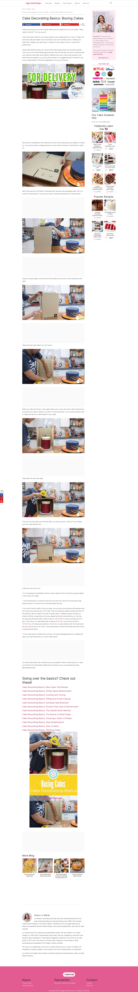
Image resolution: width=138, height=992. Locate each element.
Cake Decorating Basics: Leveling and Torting (43, 695)
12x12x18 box (60, 619)
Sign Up (77, 3)
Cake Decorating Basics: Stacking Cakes (41, 730)
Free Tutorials (67, 3)
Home (24, 9)
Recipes (57, 3)
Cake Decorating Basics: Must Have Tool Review (45, 687)
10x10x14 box (27, 624)
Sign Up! (57, 983)
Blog (33, 9)
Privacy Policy (27, 983)
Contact (89, 983)
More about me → (104, 57)
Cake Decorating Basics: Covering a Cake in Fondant (47, 718)
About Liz (86, 3)
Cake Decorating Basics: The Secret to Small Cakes (46, 714)
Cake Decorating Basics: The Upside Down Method (46, 710)
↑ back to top (69, 974)
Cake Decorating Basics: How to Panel (40, 726)
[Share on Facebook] (1, 494)
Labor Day (48, 3)
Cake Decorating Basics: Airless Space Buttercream (46, 691)
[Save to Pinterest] (1, 498)
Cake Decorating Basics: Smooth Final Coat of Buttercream (50, 706)
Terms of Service (27, 985)
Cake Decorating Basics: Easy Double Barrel (43, 722)
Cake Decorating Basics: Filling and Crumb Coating (46, 699)
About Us (89, 985)
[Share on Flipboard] (1, 501)
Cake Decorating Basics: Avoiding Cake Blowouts (45, 703)
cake (104, 121)
